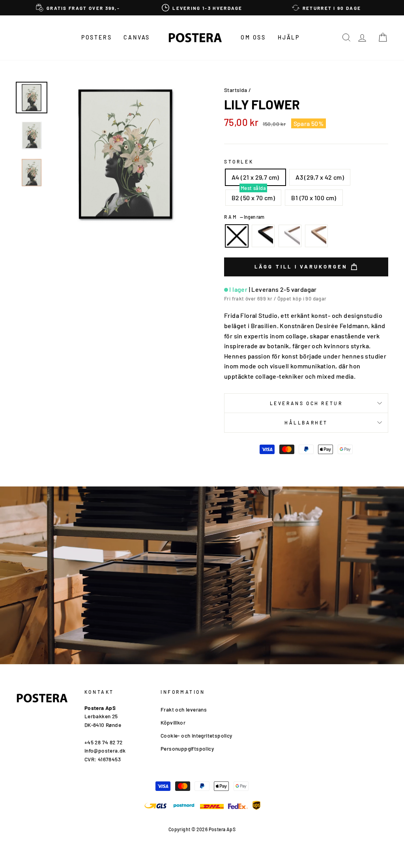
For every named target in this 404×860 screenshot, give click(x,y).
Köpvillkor (173, 722)
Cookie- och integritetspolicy (196, 735)
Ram (244, 217)
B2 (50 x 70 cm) (253, 197)
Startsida (235, 89)
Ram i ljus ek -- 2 (316, 236)
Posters (96, 37)
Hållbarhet (306, 422)
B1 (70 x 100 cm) (313, 197)
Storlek (238, 161)
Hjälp (289, 37)
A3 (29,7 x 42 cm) (320, 177)
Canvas (136, 37)
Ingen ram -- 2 (237, 236)
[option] (78, 7)
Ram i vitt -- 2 (290, 236)
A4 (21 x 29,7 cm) (255, 177)
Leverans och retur (306, 403)
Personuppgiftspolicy (187, 748)
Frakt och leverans (184, 709)
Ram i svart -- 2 (263, 236)
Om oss (253, 37)
